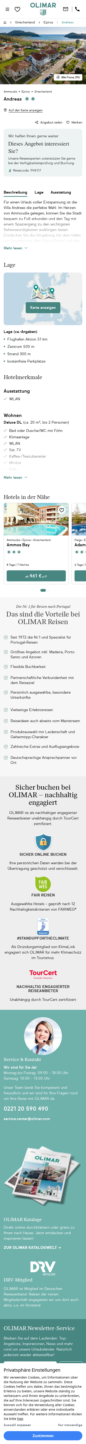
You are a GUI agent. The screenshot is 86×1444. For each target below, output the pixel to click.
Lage (39, 192)
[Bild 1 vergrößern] (43, 55)
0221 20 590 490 (26, 1108)
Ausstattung (61, 192)
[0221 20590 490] (78, 9)
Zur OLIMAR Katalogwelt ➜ (32, 1247)
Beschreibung (15, 192)
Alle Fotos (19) (70, 77)
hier (20, 1418)
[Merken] (62, 510)
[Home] (43, 9)
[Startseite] (5, 23)
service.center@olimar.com (27, 1119)
